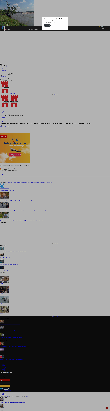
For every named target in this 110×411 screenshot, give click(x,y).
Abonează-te (47, 25)
